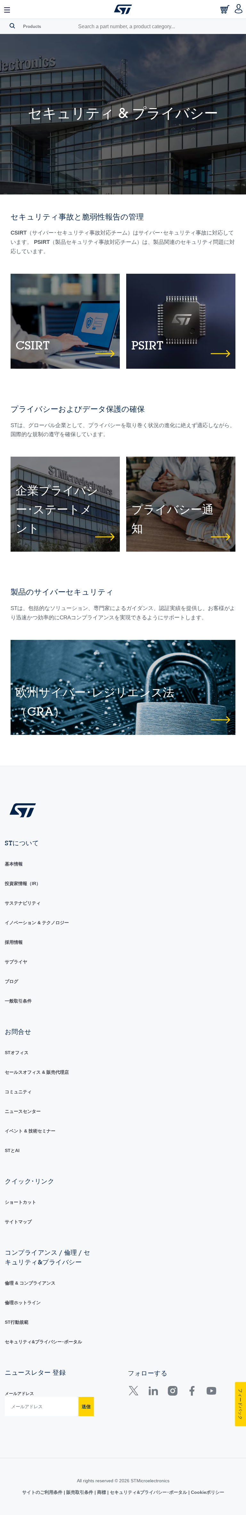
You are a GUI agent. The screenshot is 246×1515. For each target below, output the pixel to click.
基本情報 (14, 863)
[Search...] (12, 25)
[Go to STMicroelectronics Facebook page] (192, 1393)
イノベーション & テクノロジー (37, 922)
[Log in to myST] (239, 9)
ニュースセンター (23, 1111)
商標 (101, 1492)
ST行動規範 (17, 1322)
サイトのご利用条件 (43, 1492)
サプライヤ (16, 961)
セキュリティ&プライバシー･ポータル (43, 1341)
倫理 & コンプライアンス (30, 1283)
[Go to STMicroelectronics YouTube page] (211, 1393)
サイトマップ (18, 1221)
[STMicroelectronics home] (123, 9)
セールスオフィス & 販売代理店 (37, 1072)
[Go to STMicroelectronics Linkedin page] (153, 1393)
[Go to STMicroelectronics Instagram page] (172, 1393)
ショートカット (20, 1202)
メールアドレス (19, 1393)
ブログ (11, 981)
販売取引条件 (79, 1492)
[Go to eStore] (225, 11)
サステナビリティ (23, 903)
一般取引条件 (18, 1000)
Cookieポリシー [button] (207, 1492)
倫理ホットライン (23, 1302)
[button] (7, 9)
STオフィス (17, 1052)
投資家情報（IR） (23, 883)
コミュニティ (18, 1091)
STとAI (12, 1150)
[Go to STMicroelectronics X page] (135, 1393)
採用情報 (14, 942)
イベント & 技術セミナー (30, 1130)
